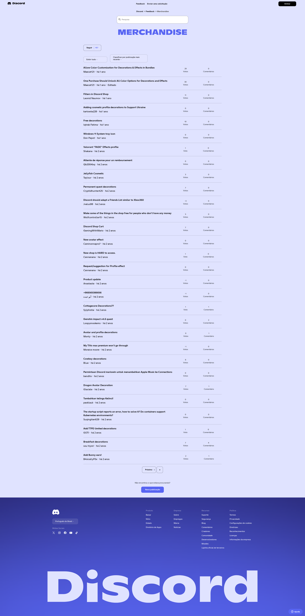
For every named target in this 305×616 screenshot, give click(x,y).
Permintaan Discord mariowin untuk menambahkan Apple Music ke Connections (127, 372)
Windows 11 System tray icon (99, 134)
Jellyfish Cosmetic (93, 173)
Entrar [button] (287, 4)
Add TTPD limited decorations (99, 428)
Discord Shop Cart (93, 226)
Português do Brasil (64, 521)
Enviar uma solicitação (157, 4)
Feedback (140, 4)
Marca (176, 523)
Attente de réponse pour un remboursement (107, 160)
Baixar (148, 515)
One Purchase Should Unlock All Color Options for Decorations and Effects (125, 81)
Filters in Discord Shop (95, 94)
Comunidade (207, 535)
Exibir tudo (91, 59)
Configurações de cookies (241, 523)
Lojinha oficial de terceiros (213, 548)
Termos (233, 515)
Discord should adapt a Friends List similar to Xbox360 (113, 200)
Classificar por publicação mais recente (126, 58)
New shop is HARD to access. (99, 253)
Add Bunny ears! (92, 455)
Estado (149, 523)
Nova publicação (152, 490)
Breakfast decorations (95, 442)
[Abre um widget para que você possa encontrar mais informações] (295, 612)
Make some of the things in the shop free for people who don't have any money (127, 213)
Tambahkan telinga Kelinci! (98, 398)
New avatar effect (93, 240)
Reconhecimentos (237, 531)
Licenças (233, 535)
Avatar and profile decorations (100, 332)
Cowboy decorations (94, 359)
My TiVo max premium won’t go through (105, 345)
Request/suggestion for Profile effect (104, 266)
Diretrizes (234, 527)
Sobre (176, 515)
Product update (92, 279)
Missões (205, 544)
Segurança (206, 519)
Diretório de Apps (153, 527)
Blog (204, 523)
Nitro (148, 519)
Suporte (205, 515)
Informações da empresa (240, 540)
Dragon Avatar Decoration (98, 385)
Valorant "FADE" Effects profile (100, 147)
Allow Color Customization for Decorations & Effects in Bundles (119, 68)
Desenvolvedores (209, 540)
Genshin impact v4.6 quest (98, 319)
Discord (139, 11)
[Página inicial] (16, 4)
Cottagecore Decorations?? (98, 306)
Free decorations (92, 120)
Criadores (206, 531)
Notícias (177, 527)
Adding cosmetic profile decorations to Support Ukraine (114, 107)
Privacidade (235, 519)
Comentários (207, 527)
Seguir (89, 48)
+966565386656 (92, 292)
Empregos (178, 519)
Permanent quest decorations (99, 187)
